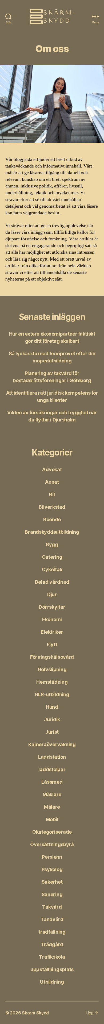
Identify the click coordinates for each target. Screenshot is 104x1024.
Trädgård (52, 944)
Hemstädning (51, 682)
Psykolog (52, 869)
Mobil (52, 819)
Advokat (52, 469)
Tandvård (52, 919)
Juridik (52, 719)
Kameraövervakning (51, 744)
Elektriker (52, 632)
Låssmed (51, 782)
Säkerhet (52, 882)
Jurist (52, 732)
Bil (52, 494)
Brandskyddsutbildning (52, 532)
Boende (52, 519)
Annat (52, 482)
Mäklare (52, 794)
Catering (52, 557)
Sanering (52, 894)
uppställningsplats (52, 969)
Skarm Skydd (35, 1012)
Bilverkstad (52, 507)
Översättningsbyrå (52, 844)
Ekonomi (52, 619)
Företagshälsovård (52, 657)
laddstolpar (51, 769)
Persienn (52, 857)
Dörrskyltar (52, 607)
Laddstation (52, 757)
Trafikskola (52, 957)
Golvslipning (52, 669)
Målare (52, 807)
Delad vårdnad (52, 582)
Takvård (52, 907)
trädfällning (52, 932)
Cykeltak (52, 569)
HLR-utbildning (52, 694)
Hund (52, 707)
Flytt (52, 644)
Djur (52, 594)
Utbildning (52, 982)
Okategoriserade (52, 832)
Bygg (52, 544)
